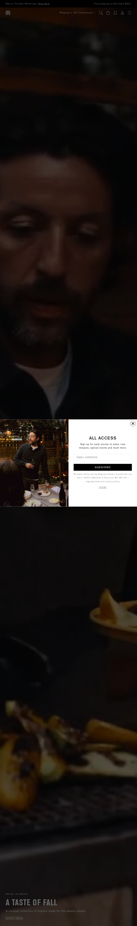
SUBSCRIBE (103, 467)
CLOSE (102, 487)
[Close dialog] (133, 423)
